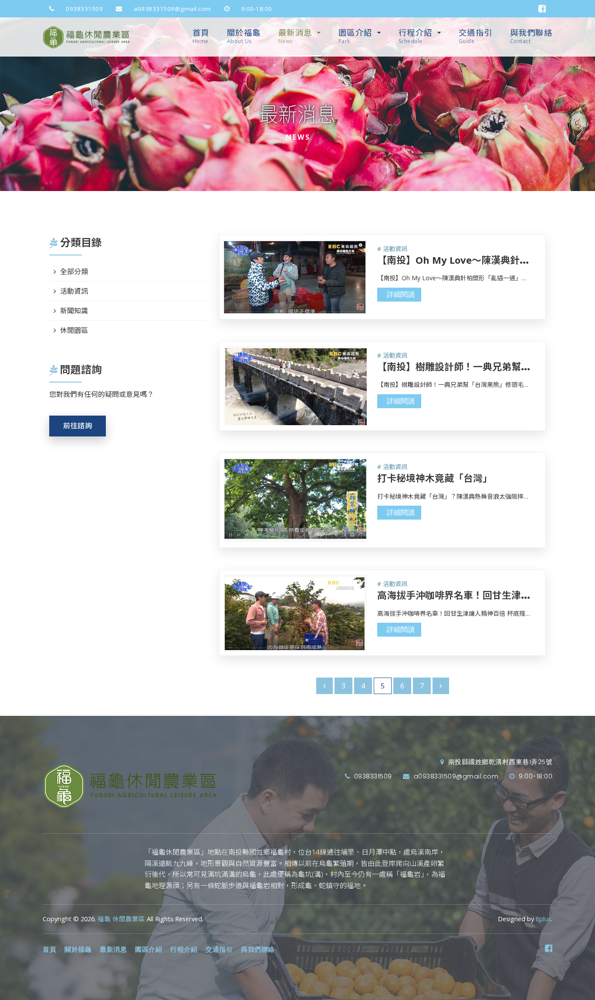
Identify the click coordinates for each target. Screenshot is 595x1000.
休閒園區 (74, 330)
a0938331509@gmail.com (171, 9)
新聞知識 (74, 310)
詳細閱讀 (401, 294)
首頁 (201, 36)
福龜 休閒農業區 (121, 919)
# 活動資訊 (392, 249)
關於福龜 (244, 36)
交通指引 (476, 36)
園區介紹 (355, 36)
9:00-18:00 (255, 9)
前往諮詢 (77, 426)
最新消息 (295, 36)
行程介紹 (416, 36)
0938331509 (83, 9)
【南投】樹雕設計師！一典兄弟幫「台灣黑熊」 (477, 366)
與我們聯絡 (531, 36)
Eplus (543, 919)
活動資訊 (74, 291)
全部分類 (74, 271)
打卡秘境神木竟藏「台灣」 (434, 477)
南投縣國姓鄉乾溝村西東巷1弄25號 (499, 762)
